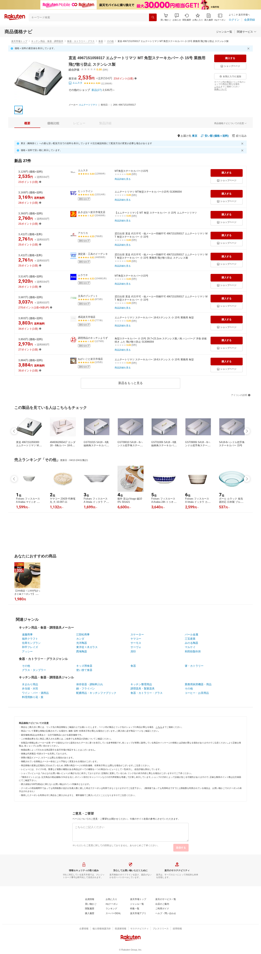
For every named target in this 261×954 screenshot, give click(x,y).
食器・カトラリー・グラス (81, 41)
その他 (110, 41)
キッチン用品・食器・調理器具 (47, 41)
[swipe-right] (247, 431)
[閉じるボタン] (249, 48)
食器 (100, 41)
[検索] (153, 17)
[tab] (27, 123)
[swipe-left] (14, 431)
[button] (177, 17)
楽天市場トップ (19, 41)
